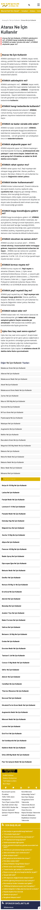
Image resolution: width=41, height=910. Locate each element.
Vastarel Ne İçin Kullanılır (10, 407)
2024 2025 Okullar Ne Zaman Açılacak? (10, 808)
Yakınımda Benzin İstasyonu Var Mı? (28, 806)
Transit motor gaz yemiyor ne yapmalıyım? (18, 869)
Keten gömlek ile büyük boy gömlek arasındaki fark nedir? (20, 846)
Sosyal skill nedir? (9, 875)
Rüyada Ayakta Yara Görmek (13, 892)
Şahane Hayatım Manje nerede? (10, 814)
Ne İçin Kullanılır (15, 20)
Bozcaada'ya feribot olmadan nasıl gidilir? (18, 883)
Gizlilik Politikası (8, 775)
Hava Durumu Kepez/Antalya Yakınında (31, 811)
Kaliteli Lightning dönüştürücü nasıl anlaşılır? (19, 880)
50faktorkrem (8, 907)
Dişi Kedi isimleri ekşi (9, 805)
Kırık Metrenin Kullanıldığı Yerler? (28, 793)
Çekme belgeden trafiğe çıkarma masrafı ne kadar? (21, 889)
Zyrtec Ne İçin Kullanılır (10, 396)
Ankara (32, 11)
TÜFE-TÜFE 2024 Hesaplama (8, 798)
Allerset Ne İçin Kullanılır (10, 374)
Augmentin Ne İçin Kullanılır (11, 429)
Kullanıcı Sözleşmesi (10, 778)
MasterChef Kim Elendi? (10, 11)
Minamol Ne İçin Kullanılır (10, 473)
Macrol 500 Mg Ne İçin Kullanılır (13, 401)
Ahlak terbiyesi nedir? (10, 855)
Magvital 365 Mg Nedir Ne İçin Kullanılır (16, 446)
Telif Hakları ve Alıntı (9, 781)
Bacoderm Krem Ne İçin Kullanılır (13, 440)
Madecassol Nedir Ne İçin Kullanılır (14, 379)
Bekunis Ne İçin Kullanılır (10, 451)
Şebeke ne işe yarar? (10, 894)
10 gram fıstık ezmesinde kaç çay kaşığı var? (18, 837)
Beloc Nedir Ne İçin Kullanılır (11, 468)
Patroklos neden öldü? (11, 861)
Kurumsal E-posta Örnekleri (8, 793)
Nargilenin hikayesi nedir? (12, 897)
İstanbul (24, 11)
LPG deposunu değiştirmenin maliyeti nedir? (18, 878)
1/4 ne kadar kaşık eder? (11, 834)
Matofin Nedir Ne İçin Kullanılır (12, 457)
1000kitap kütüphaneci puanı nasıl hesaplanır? (19, 886)
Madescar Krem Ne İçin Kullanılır (13, 368)
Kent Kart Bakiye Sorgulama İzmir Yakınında (28, 799)
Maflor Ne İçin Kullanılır (10, 435)
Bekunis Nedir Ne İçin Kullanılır (12, 462)
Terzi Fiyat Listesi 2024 (10, 802)
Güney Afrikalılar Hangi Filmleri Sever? (16, 864)
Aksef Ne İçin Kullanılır (9, 385)
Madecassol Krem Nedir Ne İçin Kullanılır (16, 390)
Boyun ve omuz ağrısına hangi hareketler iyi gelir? (20, 872)
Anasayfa (5, 20)
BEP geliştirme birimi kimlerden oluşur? (16, 858)
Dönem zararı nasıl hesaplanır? (14, 866)
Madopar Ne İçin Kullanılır (10, 424)
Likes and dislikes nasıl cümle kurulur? (16, 853)
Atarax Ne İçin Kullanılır (28, 20)
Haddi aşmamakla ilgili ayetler (13, 842)
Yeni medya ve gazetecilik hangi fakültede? (18, 831)
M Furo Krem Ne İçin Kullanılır (12, 412)
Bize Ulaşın (6, 784)
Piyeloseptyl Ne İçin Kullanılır (12, 418)
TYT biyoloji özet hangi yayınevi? (14, 840)
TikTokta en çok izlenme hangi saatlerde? (17, 850)
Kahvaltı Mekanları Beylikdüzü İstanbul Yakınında (29, 817)
